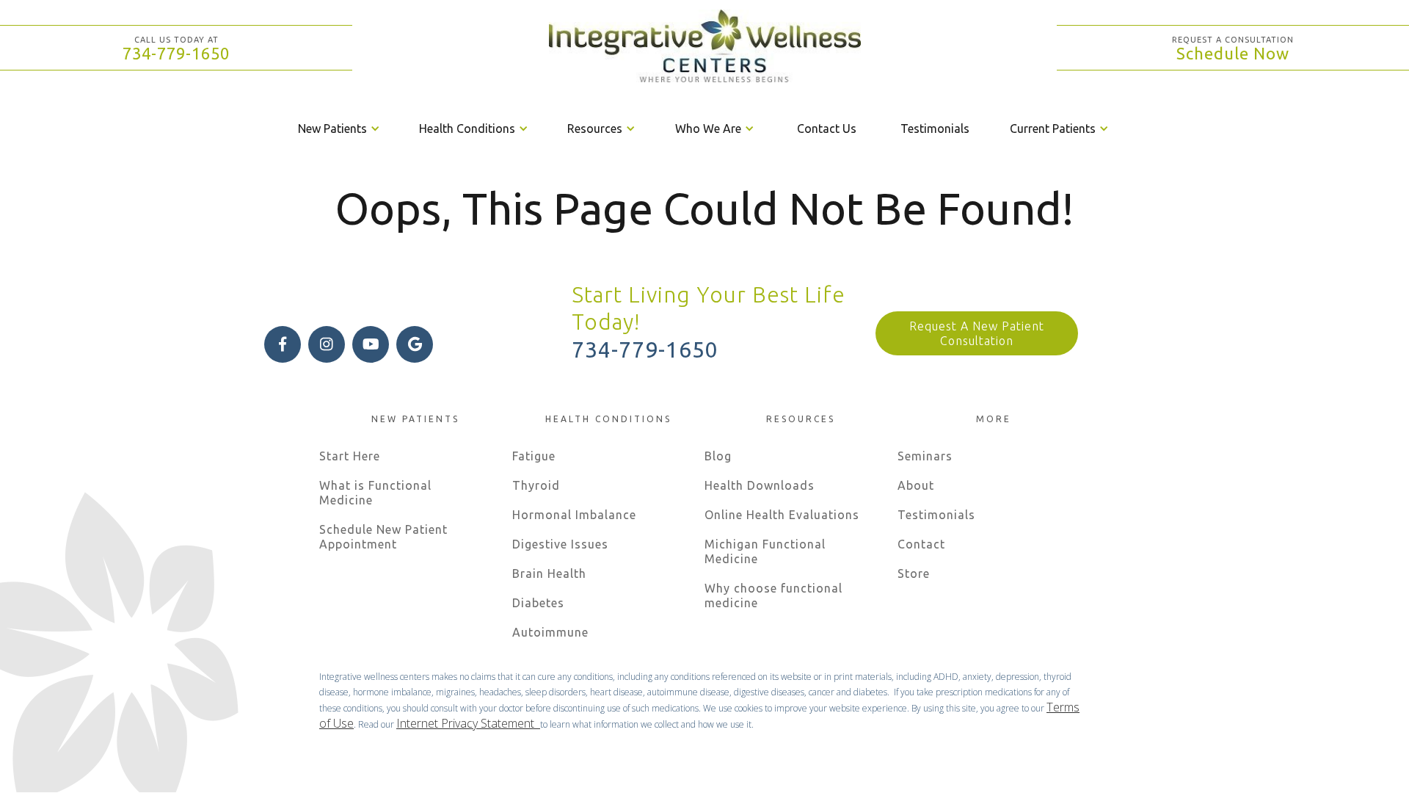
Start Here (349, 456)
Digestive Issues (560, 544)
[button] (340, 128)
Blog (718, 456)
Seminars (925, 456)
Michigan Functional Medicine (765, 551)
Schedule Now (1232, 53)
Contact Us (826, 128)
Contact (921, 544)
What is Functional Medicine (375, 493)
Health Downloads (759, 485)
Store (914, 573)
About (916, 485)
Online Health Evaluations (781, 514)
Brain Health (549, 573)
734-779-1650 (176, 53)
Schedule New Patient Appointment (383, 537)
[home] (704, 47)
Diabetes (538, 602)
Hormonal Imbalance (574, 514)
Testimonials (934, 128)
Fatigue (534, 456)
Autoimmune (550, 632)
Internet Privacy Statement (468, 723)
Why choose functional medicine (773, 595)
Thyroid (536, 485)
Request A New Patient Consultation (976, 333)
